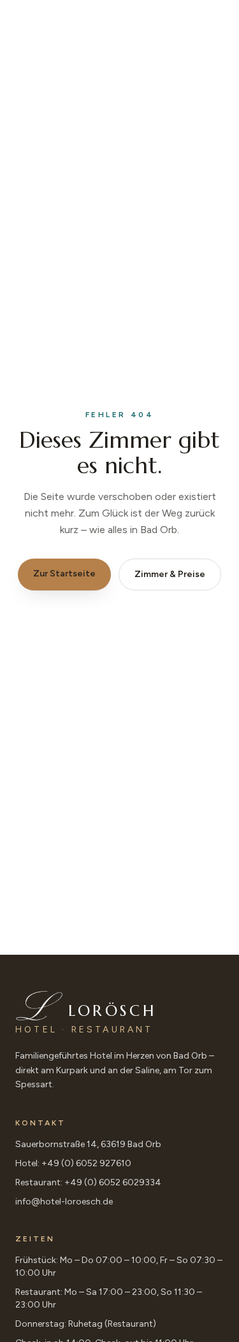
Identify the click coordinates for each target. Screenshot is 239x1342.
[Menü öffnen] (205, 27)
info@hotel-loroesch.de (64, 1201)
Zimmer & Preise (169, 574)
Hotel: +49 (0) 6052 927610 (73, 1163)
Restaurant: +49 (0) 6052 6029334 (88, 1182)
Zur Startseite (64, 573)
